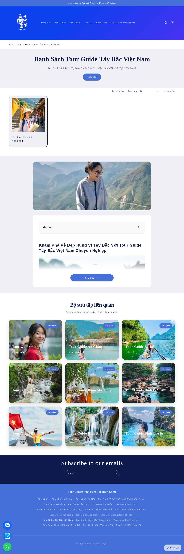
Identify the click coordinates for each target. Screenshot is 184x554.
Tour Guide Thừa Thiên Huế (98, 509)
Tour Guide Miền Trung (61, 515)
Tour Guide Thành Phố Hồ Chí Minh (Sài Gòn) (121, 499)
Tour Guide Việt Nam (62, 499)
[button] (165, 23)
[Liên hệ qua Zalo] (7, 525)
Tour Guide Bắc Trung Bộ (126, 520)
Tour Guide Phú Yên (46, 509)
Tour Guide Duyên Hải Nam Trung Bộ (61, 525)
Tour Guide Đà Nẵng (54, 504)
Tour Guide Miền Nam (87, 515)
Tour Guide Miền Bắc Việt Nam (130, 509)
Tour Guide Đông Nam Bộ (129, 525)
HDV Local (15, 44)
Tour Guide (43, 499)
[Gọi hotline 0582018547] (7, 547)
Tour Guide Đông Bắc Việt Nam (116, 515)
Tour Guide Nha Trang (70, 509)
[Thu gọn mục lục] (139, 227)
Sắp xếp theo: (118, 91)
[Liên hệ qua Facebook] (7, 536)
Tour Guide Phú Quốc (101, 504)
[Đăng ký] (115, 473)
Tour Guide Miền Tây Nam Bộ (98, 525)
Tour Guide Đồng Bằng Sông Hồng (93, 520)
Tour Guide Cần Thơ (78, 504)
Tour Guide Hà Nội (85, 499)
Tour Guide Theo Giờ (22, 137)
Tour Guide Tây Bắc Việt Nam (58, 520)
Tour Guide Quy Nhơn (126, 504)
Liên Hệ (92, 77)
